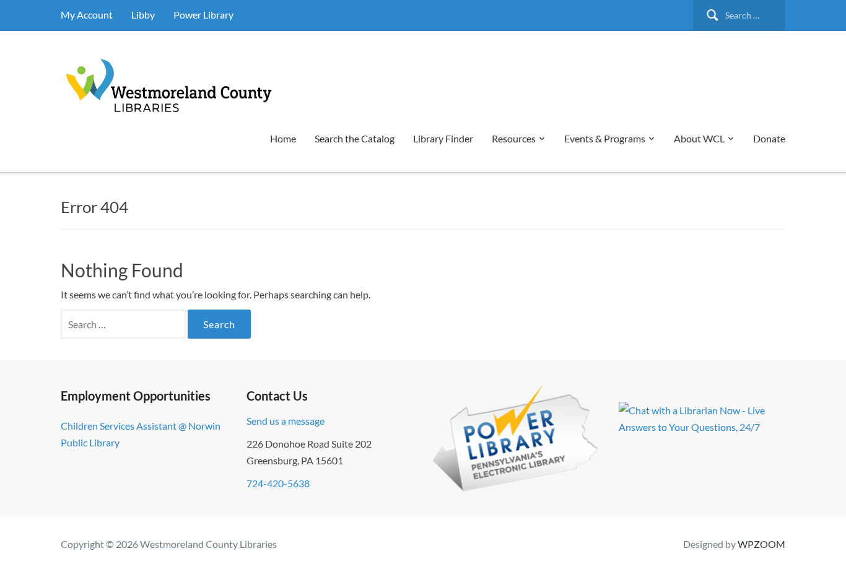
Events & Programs (604, 138)
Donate (769, 138)
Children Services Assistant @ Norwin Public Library (140, 434)
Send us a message (285, 421)
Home (283, 138)
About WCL (699, 138)
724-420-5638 (278, 483)
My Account (87, 14)
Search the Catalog (355, 138)
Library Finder (443, 138)
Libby (143, 14)
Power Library (203, 14)
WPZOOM (761, 544)
